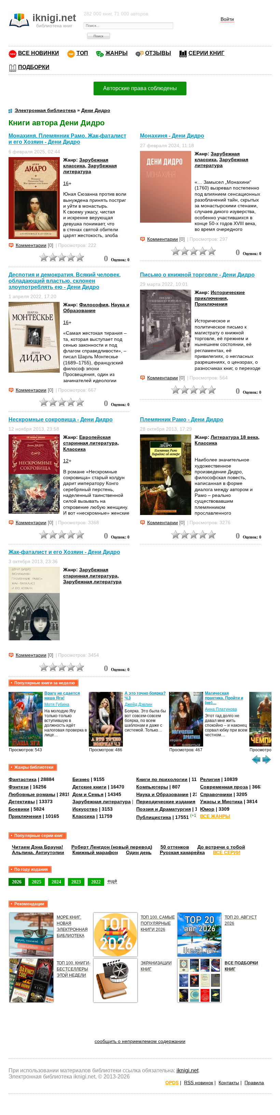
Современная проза (224, 787)
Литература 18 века (234, 437)
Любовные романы (32, 794)
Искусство (85, 809)
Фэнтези (19, 787)
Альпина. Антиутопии (38, 852)
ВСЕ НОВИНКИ (38, 53)
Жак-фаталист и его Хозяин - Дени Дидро (64, 552)
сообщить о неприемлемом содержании (140, 1041)
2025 (36, 881)
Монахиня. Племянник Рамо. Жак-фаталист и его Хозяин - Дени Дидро (67, 139)
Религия (210, 779)
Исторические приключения (220, 295)
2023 (76, 881)
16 (66, 183)
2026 (17, 881)
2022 (96, 881)
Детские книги (89, 787)
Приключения (211, 304)
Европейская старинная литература (90, 440)
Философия (93, 304)
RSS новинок (198, 1082)
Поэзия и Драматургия (163, 809)
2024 (56, 881)
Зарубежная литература (90, 168)
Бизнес (80, 779)
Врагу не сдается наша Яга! (62, 695)
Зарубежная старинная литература (90, 572)
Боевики (19, 809)
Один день (139, 852)
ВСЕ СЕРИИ (226, 852)
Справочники (216, 794)
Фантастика (23, 779)
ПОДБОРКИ (34, 67)
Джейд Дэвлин (138, 704)
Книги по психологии (161, 779)
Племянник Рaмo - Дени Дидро (181, 419)
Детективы (22, 801)
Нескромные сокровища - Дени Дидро (61, 419)
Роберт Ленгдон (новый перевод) (111, 847)
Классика (74, 449)
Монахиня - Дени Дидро (172, 136)
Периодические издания (165, 801)
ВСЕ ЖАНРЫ (215, 816)
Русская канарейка (182, 852)
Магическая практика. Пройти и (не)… (224, 698)
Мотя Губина (56, 704)
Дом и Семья (87, 794)
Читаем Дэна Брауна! (37, 847)
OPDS (172, 1082)
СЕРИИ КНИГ (206, 53)
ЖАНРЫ (117, 53)
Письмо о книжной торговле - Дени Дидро (197, 275)
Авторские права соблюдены (140, 88)
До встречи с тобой (221, 847)
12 (66, 460)
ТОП (82, 53)
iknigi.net (187, 1070)
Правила (254, 1082)
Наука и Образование (162, 794)
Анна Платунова (221, 709)
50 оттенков (174, 847)
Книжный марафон (95, 852)
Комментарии (31, 245)
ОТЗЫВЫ (158, 53)
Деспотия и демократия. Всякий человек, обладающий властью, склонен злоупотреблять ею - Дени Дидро (65, 281)
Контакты (229, 1082)
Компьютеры (152, 787)
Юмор (207, 809)
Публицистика (153, 817)
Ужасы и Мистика (221, 801)
